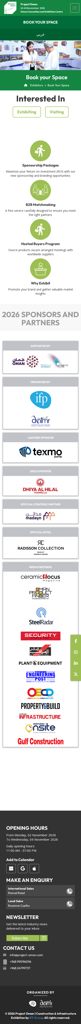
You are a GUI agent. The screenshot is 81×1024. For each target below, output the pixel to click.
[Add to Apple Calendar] (34, 868)
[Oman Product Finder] (40, 593)
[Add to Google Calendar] (22, 868)
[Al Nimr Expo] (40, 421)
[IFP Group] (40, 400)
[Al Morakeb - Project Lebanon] (40, 650)
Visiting (57, 111)
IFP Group (36, 1018)
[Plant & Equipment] (40, 663)
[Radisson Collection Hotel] (40, 547)
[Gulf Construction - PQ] (40, 741)
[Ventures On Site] (40, 728)
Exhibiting (26, 111)
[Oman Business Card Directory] (40, 693)
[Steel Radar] (40, 616)
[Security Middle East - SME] (40, 636)
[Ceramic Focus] (40, 578)
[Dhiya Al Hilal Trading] (40, 485)
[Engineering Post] (40, 677)
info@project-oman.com (26, 955)
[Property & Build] (40, 706)
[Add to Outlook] (11, 868)
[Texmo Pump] (40, 452)
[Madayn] (40, 516)
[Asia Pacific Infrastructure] (40, 716)
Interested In (40, 98)
